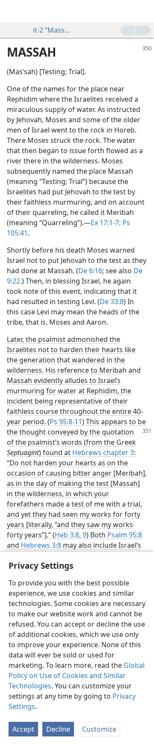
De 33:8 (112, 301)
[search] (143, 11)
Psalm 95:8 (124, 535)
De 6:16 (90, 270)
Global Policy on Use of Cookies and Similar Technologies (77, 676)
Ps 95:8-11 (66, 421)
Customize (99, 729)
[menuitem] (13, 11)
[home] (13, 11)
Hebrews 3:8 (41, 545)
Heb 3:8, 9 (70, 535)
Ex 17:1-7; (106, 222)
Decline (58, 729)
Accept (23, 729)
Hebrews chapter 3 (103, 452)
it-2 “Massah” (53, 30)
